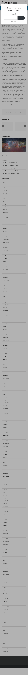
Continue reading (14, 21)
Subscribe (21, 18)
